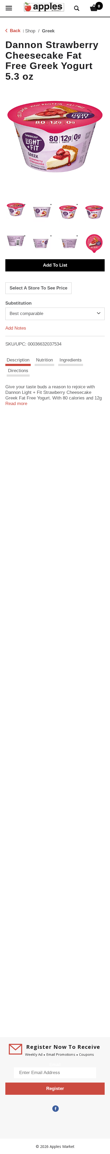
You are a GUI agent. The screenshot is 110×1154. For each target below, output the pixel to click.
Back (14, 30)
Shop (30, 30)
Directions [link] (18, 370)
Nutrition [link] (44, 360)
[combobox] (55, 314)
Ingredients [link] (71, 360)
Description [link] (18, 360)
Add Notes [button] (15, 327)
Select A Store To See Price (38, 288)
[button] (15, 209)
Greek (48, 30)
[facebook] (55, 1108)
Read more (16, 403)
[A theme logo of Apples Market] (44, 6)
